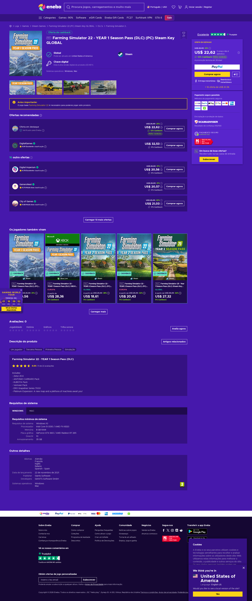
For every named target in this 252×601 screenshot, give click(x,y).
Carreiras (42, 537)
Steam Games (39, 26)
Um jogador (16, 350)
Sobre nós (42, 530)
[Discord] (176, 530)
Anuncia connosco (149, 534)
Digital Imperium (28, 167)
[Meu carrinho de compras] (180, 7)
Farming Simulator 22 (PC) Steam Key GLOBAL (71, 26)
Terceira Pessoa (34, 350)
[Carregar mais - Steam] (120, 54)
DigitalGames (26, 144)
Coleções (75, 534)
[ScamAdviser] (206, 122)
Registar (208, 7)
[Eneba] (49, 6)
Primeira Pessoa (53, 350)
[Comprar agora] (217, 67)
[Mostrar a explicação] (45, 146)
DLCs (100, 26)
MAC (31, 411)
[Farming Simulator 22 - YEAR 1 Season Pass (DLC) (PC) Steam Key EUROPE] (26, 253)
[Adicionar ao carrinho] (236, 74)
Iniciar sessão (195, 7)
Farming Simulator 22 (39, 105)
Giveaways (123, 534)
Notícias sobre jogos (127, 530)
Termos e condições (149, 592)
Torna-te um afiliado (127, 537)
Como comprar (77, 530)
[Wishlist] (173, 7)
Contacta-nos (44, 534)
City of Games (26, 202)
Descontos (75, 541)
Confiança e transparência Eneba (52, 541)
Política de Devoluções (104, 541)
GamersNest (26, 184)
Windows (39, 484)
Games (25, 26)
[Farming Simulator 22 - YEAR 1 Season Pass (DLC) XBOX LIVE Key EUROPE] (62, 253)
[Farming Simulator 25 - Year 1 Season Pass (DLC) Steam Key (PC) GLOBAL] (170, 253)
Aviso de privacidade (168, 592)
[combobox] (104, 7)
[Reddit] (181, 530)
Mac (37, 486)
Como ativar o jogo (103, 534)
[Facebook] (163, 530)
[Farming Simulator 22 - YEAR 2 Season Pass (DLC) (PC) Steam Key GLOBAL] (98, 253)
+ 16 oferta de (217, 87)
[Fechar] (243, 568)
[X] (168, 530)
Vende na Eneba (148, 530)
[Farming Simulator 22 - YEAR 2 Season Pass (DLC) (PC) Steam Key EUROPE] (134, 253)
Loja (17, 26)
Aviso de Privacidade (94, 584)
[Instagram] (172, 530)
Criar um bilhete (101, 537)
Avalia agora (179, 329)
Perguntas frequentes (104, 530)
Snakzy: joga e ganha (128, 541)
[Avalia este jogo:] (22, 366)
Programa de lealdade (80, 537)
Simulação (70, 350)
